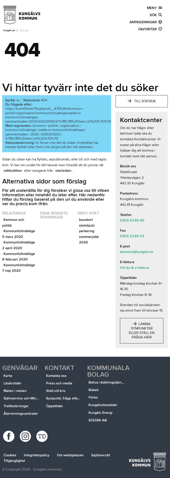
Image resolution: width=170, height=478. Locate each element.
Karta (8, 376)
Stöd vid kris (56, 391)
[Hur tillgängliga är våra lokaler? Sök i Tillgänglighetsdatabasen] (42, 436)
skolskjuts (87, 225)
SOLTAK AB (98, 420)
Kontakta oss (56, 376)
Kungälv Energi (100, 413)
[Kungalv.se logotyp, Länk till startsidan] (22, 15)
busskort (86, 220)
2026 (83, 242)
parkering (86, 231)
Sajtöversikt (100, 455)
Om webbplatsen (70, 455)
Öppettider (54, 406)
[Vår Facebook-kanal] (9, 436)
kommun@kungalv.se (136, 252)
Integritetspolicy (36, 455)
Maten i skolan (15, 391)
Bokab (94, 390)
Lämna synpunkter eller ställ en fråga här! (142, 330)
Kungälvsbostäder (103, 405)
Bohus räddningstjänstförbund (107, 382)
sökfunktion (13, 170)
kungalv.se (9, 30)
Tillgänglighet (14, 461)
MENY (152, 8)
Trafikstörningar (16, 406)
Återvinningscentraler (21, 413)
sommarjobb (89, 237)
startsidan (63, 170)
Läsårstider (12, 383)
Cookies (10, 455)
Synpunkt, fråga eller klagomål (64, 398)
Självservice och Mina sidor (22, 398)
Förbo (93, 397)
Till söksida (145, 101)
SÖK (154, 15)
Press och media (59, 383)
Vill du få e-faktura (134, 268)
